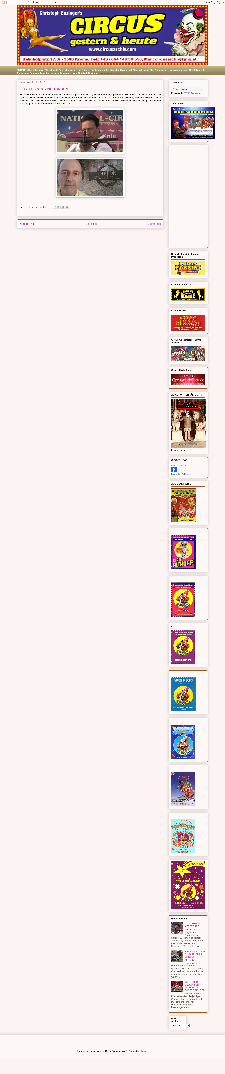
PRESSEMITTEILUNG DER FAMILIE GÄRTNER (195, 954)
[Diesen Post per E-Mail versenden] (54, 207)
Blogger (143, 1051)
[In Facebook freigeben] (64, 207)
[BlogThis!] (57, 207)
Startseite (91, 223)
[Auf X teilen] (61, 207)
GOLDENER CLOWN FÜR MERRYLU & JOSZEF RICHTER (195, 986)
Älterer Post (154, 223)
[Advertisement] (188, 195)
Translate (196, 93)
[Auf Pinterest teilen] (67, 207)
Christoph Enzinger (179, 465)
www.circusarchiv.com (110, 73)
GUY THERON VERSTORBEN (193, 925)
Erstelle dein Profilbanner (181, 474)
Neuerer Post (27, 223)
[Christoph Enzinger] (174, 471)
